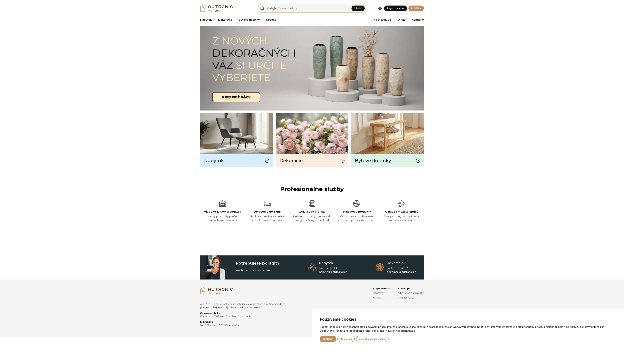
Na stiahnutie (382, 19)
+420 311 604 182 (397, 268)
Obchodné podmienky (411, 293)
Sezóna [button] (271, 19)
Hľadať (358, 8)
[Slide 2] (314, 106)
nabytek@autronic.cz (333, 271)
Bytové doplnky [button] (249, 19)
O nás (401, 19)
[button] (380, 8)
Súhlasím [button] (328, 339)
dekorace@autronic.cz (401, 271)
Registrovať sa (395, 8)
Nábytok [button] (206, 19)
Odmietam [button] (346, 339)
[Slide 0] (303, 106)
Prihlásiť (416, 8)
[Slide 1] (309, 106)
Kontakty (418, 19)
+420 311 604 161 (329, 268)
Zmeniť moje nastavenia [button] (372, 339)
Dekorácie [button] (225, 19)
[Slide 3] (320, 106)
